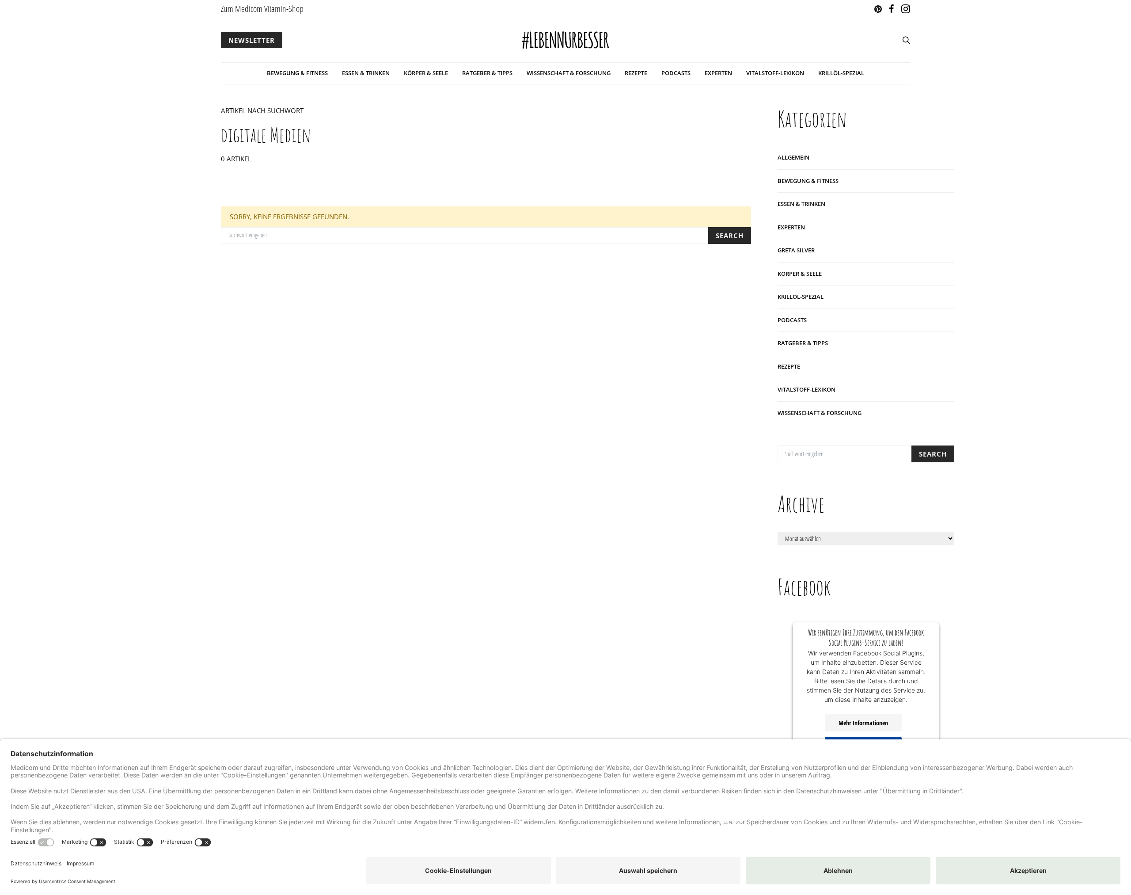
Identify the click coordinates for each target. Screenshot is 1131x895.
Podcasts (676, 73)
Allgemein (793, 157)
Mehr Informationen (863, 723)
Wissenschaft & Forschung (569, 73)
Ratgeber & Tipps (487, 73)
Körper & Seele (426, 73)
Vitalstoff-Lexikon (775, 73)
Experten (718, 73)
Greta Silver (796, 250)
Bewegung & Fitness (297, 73)
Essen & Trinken (366, 73)
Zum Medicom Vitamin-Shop (262, 9)
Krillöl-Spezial (841, 73)
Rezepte (636, 73)
